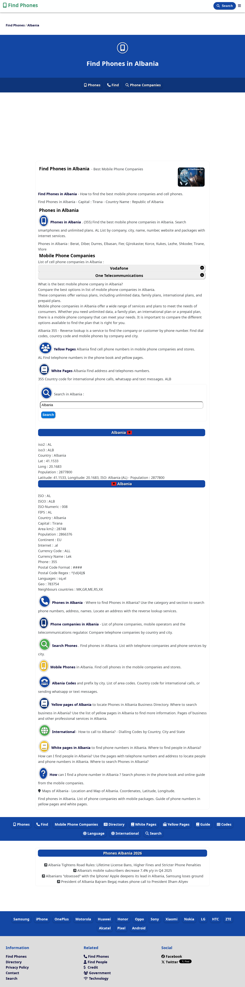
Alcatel (105, 928)
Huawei (104, 919)
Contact (12, 973)
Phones (93, 85)
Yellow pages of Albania (71, 704)
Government (99, 973)
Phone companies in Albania (74, 624)
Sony (155, 919)
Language (96, 833)
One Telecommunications (119, 275)
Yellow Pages (65, 349)
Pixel (121, 928)
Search (228, 5)
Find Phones (23, 5)
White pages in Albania (70, 747)
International (63, 731)
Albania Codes (63, 683)
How (53, 774)
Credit (92, 967)
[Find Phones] (239, 5)
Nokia (189, 919)
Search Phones (64, 645)
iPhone (42, 919)
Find (115, 85)
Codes (225, 824)
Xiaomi (171, 919)
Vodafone (119, 268)
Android (138, 928)
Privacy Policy (17, 967)
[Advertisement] (122, 120)
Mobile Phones (62, 667)
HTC (215, 919)
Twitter (172, 962)
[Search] (219, 5)
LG (203, 919)
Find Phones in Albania (57, 194)
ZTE (228, 919)
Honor (123, 919)
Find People (97, 962)
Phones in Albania (66, 222)
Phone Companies (145, 85)
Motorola (83, 919)
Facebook (174, 956)
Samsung (21, 919)
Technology (98, 978)
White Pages (62, 370)
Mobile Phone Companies (76, 824)
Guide (204, 824)
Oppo (139, 919)
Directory (116, 824)
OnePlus (62, 919)
